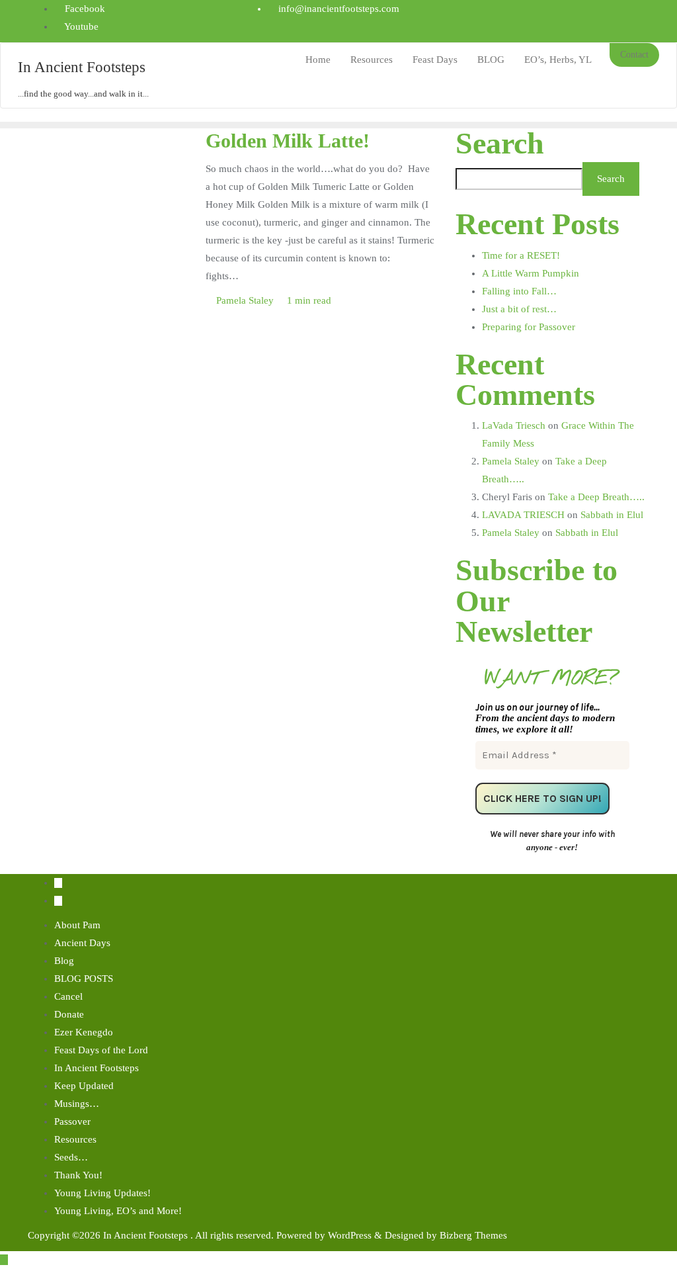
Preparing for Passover (528, 327)
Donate (69, 1014)
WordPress (350, 1235)
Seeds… (71, 1157)
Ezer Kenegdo (83, 1032)
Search (500, 143)
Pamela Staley (245, 300)
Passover (72, 1121)
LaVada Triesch (513, 425)
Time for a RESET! (521, 255)
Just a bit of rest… (519, 309)
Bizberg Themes (473, 1235)
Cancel (68, 996)
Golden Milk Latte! (288, 141)
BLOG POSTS (83, 978)
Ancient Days (82, 943)
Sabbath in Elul (611, 514)
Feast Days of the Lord (101, 1050)
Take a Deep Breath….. (596, 497)
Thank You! (78, 1175)
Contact (634, 55)
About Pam (77, 925)
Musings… (76, 1103)
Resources (75, 1139)
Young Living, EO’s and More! (118, 1210)
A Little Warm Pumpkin (530, 273)
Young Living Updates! (102, 1193)
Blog (64, 960)
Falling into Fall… (519, 291)
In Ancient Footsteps (96, 1068)
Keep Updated (84, 1085)
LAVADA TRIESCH (523, 514)
